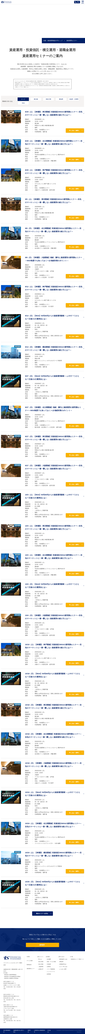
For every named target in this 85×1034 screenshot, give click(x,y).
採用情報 (49, 974)
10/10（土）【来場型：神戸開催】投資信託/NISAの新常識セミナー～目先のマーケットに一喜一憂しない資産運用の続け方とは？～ (53, 646)
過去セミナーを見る (42, 913)
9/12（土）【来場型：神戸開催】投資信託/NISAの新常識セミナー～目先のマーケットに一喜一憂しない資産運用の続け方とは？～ (53, 288)
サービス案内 (30, 960)
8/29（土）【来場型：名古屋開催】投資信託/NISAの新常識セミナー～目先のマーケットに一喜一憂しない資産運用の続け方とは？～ (53, 142)
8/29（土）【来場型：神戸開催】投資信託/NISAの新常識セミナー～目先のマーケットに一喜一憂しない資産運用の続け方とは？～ (53, 171)
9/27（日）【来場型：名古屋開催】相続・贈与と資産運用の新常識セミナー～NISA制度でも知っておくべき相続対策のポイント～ (53, 408)
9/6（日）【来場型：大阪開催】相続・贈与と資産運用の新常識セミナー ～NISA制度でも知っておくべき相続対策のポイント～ (54, 259)
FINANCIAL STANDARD (12, 958)
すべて (23, 99)
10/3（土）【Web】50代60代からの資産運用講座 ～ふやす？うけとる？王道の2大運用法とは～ (52, 496)
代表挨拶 (49, 964)
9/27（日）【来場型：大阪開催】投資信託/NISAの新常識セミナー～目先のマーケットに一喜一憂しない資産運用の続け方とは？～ (53, 467)
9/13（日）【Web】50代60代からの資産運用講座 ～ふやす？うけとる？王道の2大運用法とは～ (52, 317)
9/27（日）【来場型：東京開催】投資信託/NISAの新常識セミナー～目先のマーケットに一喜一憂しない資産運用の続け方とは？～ (53, 438)
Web (23, 103)
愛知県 (61, 99)
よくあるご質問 (62, 969)
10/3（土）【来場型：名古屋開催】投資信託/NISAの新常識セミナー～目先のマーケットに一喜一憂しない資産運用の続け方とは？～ (53, 556)
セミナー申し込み (63, 966)
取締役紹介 (29, 964)
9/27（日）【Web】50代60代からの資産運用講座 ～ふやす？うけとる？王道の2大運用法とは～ (52, 377)
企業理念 (49, 966)
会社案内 (48, 956)
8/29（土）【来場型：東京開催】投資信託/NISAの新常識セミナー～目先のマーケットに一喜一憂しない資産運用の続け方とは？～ (53, 113)
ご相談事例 (40, 966)
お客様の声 (40, 969)
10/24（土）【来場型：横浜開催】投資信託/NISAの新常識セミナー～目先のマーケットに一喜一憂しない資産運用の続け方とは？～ (53, 854)
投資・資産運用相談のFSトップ (53, 40)
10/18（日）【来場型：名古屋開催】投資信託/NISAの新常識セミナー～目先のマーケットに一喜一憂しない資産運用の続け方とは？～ (53, 735)
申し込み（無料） (74, 130)
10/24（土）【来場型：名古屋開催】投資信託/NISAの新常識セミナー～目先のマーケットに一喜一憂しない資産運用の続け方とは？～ (53, 824)
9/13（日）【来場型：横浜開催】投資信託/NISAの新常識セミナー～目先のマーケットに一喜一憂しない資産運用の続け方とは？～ (53, 348)
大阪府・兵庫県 (73, 99)
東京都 (36, 99)
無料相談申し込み (63, 959)
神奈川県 (48, 99)
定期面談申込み (62, 964)
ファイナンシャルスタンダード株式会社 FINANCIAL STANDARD (6, 2)
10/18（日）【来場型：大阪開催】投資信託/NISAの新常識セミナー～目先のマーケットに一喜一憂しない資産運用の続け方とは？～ (53, 764)
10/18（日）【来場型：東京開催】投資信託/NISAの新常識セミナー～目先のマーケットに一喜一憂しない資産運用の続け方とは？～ (53, 706)
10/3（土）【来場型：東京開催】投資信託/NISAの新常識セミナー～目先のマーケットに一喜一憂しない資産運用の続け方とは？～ (53, 527)
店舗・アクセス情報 (51, 961)
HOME (28, 956)
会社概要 (49, 959)
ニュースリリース (51, 971)
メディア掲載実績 (51, 969)
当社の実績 (40, 964)
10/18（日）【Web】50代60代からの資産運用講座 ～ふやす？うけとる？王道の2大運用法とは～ (52, 675)
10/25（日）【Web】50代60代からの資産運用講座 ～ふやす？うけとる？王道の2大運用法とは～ (52, 883)
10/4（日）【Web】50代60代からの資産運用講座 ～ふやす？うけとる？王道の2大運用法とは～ (52, 585)
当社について (40, 956)
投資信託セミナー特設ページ (77, 959)
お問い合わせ (61, 956)
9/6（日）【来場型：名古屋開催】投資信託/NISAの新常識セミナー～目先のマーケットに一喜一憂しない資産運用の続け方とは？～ (53, 229)
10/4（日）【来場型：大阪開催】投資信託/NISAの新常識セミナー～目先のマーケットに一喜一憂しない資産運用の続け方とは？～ (53, 616)
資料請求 (42, 945)
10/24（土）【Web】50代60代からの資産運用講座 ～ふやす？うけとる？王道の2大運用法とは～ (52, 793)
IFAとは (40, 959)
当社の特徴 (40, 961)
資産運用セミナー (31, 968)
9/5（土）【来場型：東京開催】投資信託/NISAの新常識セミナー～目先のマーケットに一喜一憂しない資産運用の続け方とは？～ (53, 200)
